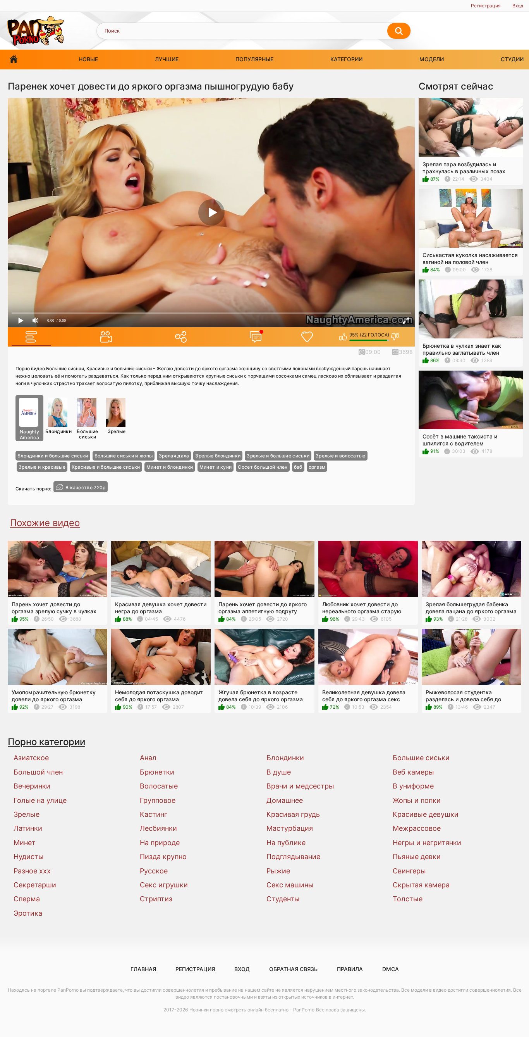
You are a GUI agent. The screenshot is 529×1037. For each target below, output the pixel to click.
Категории (346, 59)
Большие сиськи (87, 434)
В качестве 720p (85, 487)
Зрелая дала (174, 456)
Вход (517, 6)
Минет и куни (215, 467)
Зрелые (117, 431)
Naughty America (29, 435)
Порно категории (46, 741)
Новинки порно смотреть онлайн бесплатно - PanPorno (251, 1010)
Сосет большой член (262, 467)
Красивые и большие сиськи (106, 467)
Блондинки (58, 431)
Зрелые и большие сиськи (278, 456)
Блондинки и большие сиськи (52, 456)
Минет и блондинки (169, 467)
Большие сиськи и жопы (123, 456)
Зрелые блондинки (217, 456)
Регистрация (486, 6)
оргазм (317, 467)
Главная (13, 59)
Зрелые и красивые (42, 467)
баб (298, 467)
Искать (398, 31)
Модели (431, 59)
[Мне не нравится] (395, 337)
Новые (88, 59)
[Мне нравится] (343, 337)
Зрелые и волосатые (340, 456)
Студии (512, 59)
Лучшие (167, 59)
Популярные (254, 59)
